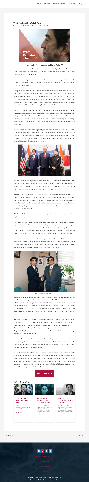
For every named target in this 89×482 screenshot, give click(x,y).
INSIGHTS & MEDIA (59, 4)
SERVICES (47, 4)
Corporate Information (44, 466)
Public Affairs (27, 26)
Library (44, 471)
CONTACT (72, 4)
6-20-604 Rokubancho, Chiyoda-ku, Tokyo (44, 456)
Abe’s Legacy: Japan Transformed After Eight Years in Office (65, 400)
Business (15, 26)
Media (20, 26)
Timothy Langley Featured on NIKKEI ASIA (22, 400)
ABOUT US (38, 4)
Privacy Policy (44, 461)
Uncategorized (36, 26)
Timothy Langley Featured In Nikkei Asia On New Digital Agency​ (44, 400)
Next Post (81, 435)
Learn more (19, 412)
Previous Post (8, 435)
